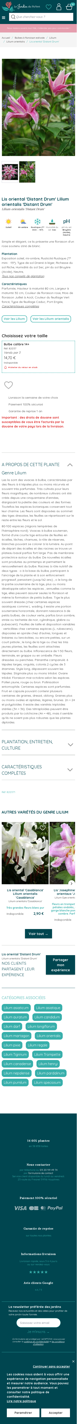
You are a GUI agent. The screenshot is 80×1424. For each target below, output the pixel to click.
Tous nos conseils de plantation (23, 276)
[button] (48, 7)
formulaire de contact (40, 1173)
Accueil (6, 37)
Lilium (52, 37)
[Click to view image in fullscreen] (38, 107)
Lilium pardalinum (50, 1073)
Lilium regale (37, 1045)
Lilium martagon (16, 1036)
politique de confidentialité (36, 1341)
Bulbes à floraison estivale (30, 37)
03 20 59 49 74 (48, 1169)
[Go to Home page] (21, 7)
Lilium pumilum (15, 1082)
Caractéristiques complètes (20, 306)
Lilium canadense (17, 1064)
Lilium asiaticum (16, 1008)
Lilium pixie (12, 1045)
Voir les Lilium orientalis (51, 319)
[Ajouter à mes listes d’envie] (8, 385)
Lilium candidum (47, 1017)
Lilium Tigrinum (15, 1054)
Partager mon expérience (60, 965)
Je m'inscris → (38, 1332)
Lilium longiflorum (41, 1026)
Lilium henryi (48, 1064)
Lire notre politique (21, 1401)
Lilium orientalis (15, 41)
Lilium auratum (15, 1017)
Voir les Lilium (14, 319)
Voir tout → (38, 934)
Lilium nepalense (16, 1073)
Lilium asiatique (48, 1008)
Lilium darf (12, 1026)
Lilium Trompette (47, 1054)
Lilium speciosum (47, 1082)
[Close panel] (73, 1361)
